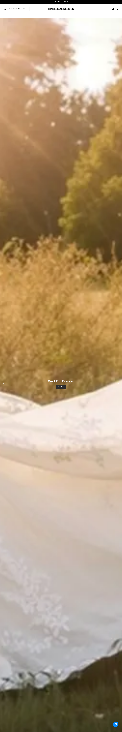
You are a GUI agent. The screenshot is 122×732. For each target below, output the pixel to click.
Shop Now (61, 386)
